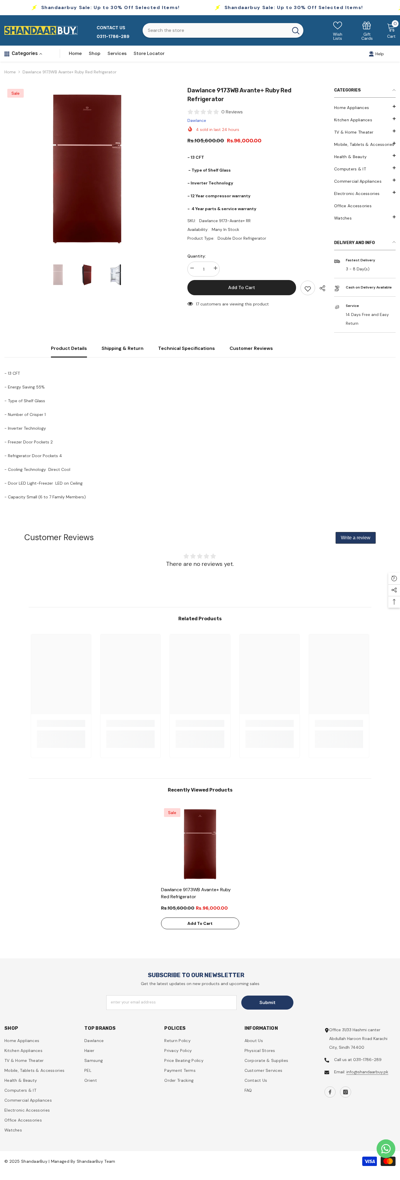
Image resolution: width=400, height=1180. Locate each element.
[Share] (320, 288)
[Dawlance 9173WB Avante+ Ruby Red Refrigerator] (200, 844)
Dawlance (196, 120)
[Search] (223, 30)
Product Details (69, 348)
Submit (267, 1002)
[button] (365, 217)
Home (10, 72)
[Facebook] (330, 1092)
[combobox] (215, 30)
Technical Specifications (186, 348)
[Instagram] (345, 1092)
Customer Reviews (251, 348)
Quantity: (196, 256)
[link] (367, 30)
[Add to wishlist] (307, 288)
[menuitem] (365, 107)
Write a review (355, 537)
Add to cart (241, 287)
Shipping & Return (122, 348)
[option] (87, 169)
